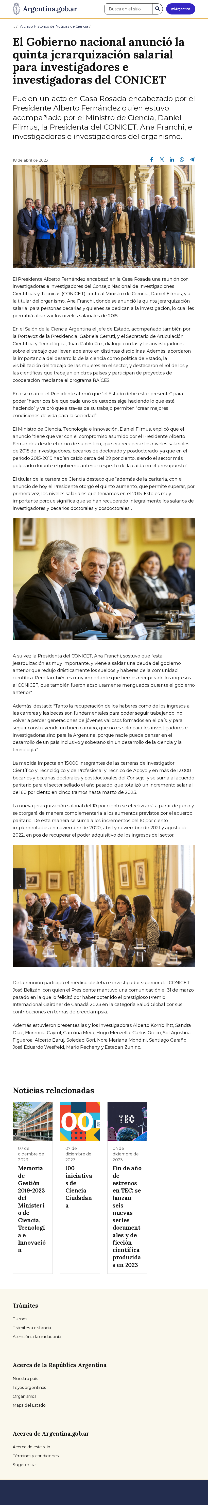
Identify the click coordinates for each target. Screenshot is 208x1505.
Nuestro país (25, 1378)
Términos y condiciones (36, 1455)
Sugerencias (25, 1464)
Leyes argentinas (29, 1387)
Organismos (24, 1396)
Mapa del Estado (29, 1405)
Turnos (20, 1318)
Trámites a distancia (32, 1327)
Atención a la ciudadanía (37, 1336)
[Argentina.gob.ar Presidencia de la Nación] (45, 9)
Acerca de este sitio (31, 1447)
